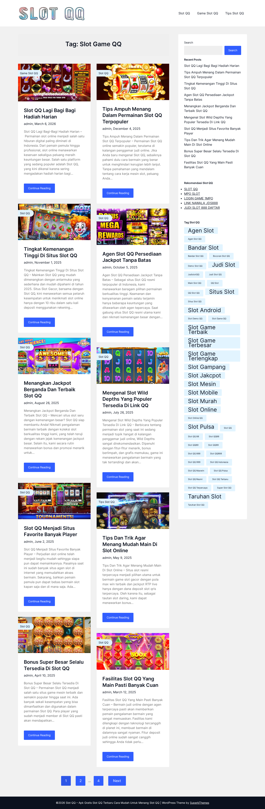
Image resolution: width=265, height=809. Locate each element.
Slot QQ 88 (193, 436)
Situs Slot (222, 291)
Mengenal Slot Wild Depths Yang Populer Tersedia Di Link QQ (127, 399)
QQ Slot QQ (193, 293)
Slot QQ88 (214, 436)
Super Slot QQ (224, 488)
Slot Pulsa (201, 426)
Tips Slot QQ (234, 13)
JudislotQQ (193, 274)
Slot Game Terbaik (202, 329)
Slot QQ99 (213, 445)
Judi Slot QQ (215, 274)
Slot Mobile (203, 392)
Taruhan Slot (205, 496)
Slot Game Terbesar (202, 342)
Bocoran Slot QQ (221, 256)
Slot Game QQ (219, 318)
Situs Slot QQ (194, 301)
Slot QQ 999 (194, 462)
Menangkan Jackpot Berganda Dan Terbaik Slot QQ (49, 389)
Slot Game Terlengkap (203, 356)
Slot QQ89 (193, 445)
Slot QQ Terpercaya (197, 488)
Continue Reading (39, 188)
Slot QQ (184, 13)
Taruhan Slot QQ (196, 505)
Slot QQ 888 (194, 453)
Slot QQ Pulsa (221, 470)
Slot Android (204, 310)
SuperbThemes (199, 802)
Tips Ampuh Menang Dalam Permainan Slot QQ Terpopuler (132, 115)
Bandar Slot (203, 247)
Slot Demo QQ (195, 318)
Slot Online (202, 409)
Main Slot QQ (194, 283)
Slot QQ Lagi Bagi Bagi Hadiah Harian (211, 66)
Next (117, 781)
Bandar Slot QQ (195, 256)
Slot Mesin (202, 384)
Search (188, 42)
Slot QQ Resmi (195, 479)
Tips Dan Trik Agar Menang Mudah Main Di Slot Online (129, 544)
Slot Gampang (207, 367)
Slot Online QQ (195, 418)
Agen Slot (201, 230)
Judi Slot (223, 264)
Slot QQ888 (216, 453)
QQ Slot (215, 283)
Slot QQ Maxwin (196, 470)
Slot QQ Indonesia (219, 462)
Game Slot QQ (207, 13)
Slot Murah (202, 401)
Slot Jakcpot (204, 375)
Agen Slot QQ (194, 239)
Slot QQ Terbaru (220, 479)
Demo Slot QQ (195, 266)
